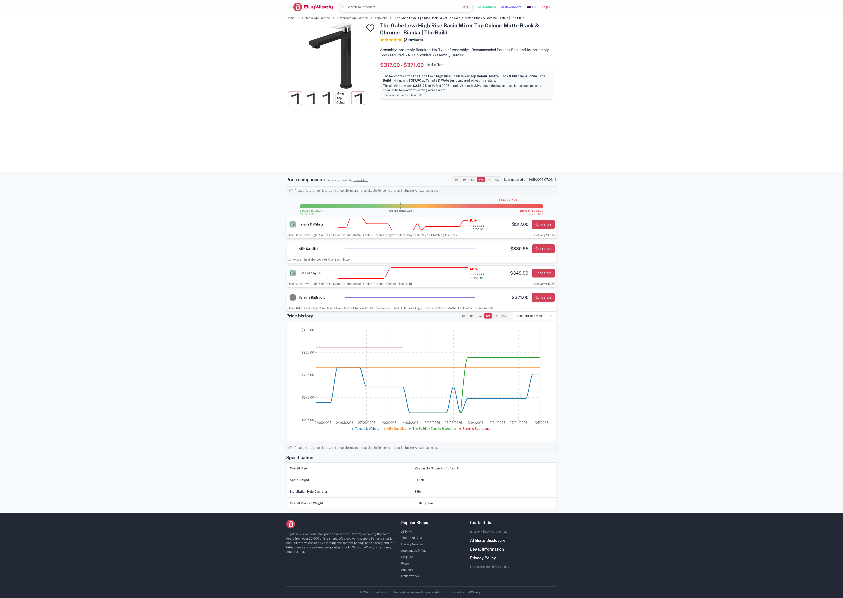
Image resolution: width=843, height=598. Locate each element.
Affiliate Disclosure (488, 540)
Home (290, 18)
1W (457, 179)
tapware (381, 18)
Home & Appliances (316, 18)
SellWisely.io (474, 592)
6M (481, 179)
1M (464, 179)
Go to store (543, 224)
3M (473, 179)
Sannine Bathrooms (312, 297)
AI (468, 7)
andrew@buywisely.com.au (489, 531)
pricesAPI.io (360, 180)
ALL (496, 179)
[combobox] (406, 7)
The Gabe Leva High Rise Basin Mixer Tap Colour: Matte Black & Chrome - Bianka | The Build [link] (459, 18)
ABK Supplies (308, 249)
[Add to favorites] (370, 28)
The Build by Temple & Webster (312, 273)
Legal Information (487, 549)
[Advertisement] (421, 141)
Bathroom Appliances (352, 18)
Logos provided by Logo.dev (489, 567)
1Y (488, 179)
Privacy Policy (483, 558)
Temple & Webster (312, 224)
